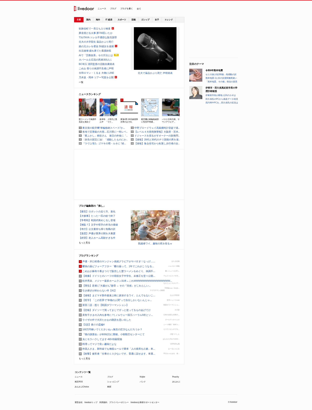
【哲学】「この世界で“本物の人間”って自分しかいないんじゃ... (115, 300)
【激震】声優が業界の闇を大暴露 (97, 233)
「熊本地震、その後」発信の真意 (221, 81)
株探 (109, 387)
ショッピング (113, 382)
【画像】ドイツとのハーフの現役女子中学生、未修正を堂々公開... (117, 276)
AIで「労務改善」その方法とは (96, 55)
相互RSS (79, 382)
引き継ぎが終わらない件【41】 (98, 290)
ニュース (102, 8)
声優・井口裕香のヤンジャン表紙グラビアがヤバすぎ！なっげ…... (117, 261)
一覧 (81, 82)
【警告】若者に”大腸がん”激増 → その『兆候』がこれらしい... (115, 285)
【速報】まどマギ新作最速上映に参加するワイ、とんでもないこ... (117, 295)
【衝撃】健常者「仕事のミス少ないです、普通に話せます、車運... (117, 353)
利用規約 (103, 402)
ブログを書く (126, 8)
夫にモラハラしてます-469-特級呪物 (100, 339)
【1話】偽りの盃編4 (91, 324)
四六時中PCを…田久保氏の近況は (222, 102)
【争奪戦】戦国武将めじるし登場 (97, 220)
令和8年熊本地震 (214, 70)
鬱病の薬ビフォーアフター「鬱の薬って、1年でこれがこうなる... (116, 266)
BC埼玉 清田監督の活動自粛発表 (97, 64)
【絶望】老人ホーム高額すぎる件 (97, 237)
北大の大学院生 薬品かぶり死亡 (96, 41)
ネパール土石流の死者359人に (95, 59)
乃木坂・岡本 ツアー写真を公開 (96, 77)
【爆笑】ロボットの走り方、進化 (97, 211)
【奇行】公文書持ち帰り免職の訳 (97, 229)
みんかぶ (176, 382)
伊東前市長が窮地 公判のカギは (221, 95)
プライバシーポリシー (119, 402)
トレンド (168, 19)
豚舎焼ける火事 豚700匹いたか (96, 33)
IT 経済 (108, 19)
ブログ (113, 8)
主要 (79, 19)
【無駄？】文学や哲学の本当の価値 (98, 224)
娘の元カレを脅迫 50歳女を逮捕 (96, 46)
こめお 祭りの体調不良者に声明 (96, 68)
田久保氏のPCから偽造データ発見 (222, 99)
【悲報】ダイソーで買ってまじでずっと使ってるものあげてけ (115, 310)
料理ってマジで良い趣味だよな (98, 344)
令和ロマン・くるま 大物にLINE (96, 72)
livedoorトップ (91, 402)
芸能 (133, 19)
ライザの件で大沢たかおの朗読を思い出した (105, 320)
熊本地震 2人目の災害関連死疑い (221, 78)
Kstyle (142, 377)
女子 (157, 19)
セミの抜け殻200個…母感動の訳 (221, 74)
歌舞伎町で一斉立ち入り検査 (94, 28)
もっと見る (84, 242)
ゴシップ (145, 19)
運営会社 (79, 402)
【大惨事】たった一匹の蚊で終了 (97, 215)
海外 (98, 19)
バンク (143, 382)
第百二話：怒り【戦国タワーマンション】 (104, 305)
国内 (88, 19)
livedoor (84, 8)
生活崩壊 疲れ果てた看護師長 (95, 50)
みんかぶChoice (82, 387)
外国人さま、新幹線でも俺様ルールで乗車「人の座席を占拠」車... (117, 349)
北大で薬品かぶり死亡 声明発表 (155, 73)
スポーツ (122, 19)
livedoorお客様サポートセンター (145, 402)
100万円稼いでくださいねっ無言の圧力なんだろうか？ (110, 329)
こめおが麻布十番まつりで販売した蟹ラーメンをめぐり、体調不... (117, 271)
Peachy (175, 377)
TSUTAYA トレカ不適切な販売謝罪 (98, 37)
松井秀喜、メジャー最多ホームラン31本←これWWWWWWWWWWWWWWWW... (125, 281)
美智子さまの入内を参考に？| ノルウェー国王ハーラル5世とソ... (116, 315)
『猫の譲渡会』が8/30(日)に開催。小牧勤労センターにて (112, 334)
